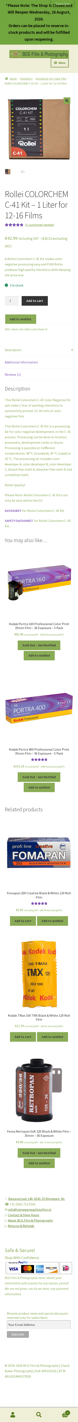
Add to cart (34, 301)
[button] (67, 100)
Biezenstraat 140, (21, 1199)
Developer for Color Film (51, 78)
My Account (13, 1415)
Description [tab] (13, 350)
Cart (60, 1411)
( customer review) (39, 225)
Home (13, 78)
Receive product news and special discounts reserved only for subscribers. (37, 1315)
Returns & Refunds (21, 1226)
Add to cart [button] (23, 921)
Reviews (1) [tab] (13, 374)
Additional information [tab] (21, 362)
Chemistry (26, 78)
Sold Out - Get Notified (39, 645)
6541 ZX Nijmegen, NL (49, 1199)
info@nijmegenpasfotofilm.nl (29, 1209)
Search (39, 1415)
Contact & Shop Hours (23, 1215)
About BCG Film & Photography (30, 1220)
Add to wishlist (20, 319)
